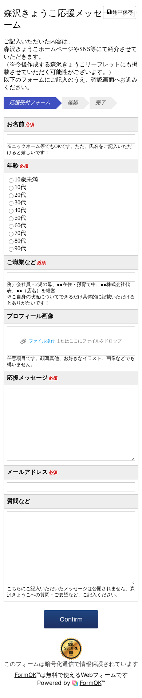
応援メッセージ (32, 378)
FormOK (25, 674)
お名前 (20, 124)
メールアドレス (32, 472)
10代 (20, 187)
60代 (20, 225)
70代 (20, 233)
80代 (20, 241)
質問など (18, 501)
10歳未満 (26, 179)
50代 (20, 218)
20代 (20, 195)
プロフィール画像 (30, 316)
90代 (20, 248)
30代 (20, 202)
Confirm (71, 619)
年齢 (17, 165)
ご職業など (26, 262)
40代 (20, 210)
